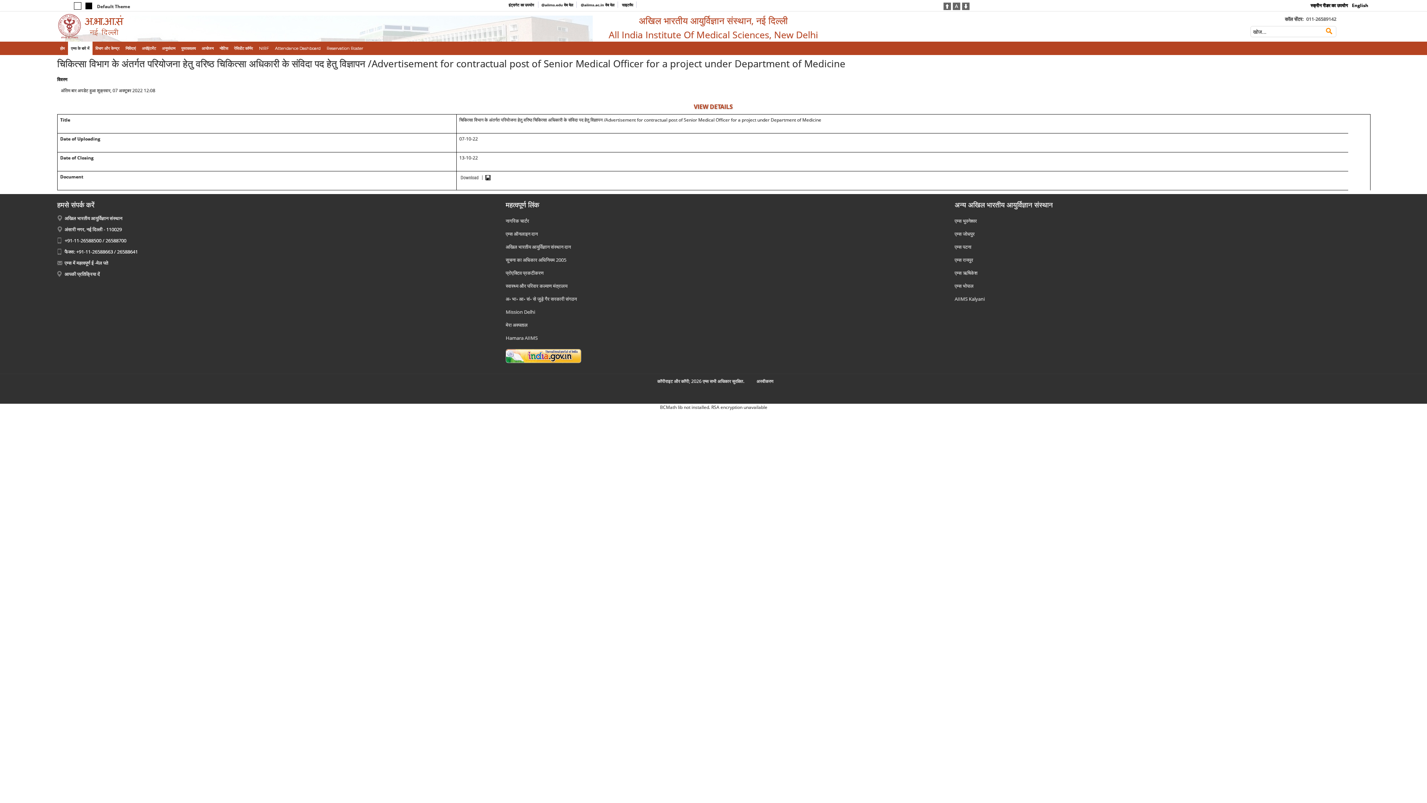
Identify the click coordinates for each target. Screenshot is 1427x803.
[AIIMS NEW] (208, 26)
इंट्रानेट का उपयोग (522, 4)
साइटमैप (627, 4)
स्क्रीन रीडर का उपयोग (1329, 5)
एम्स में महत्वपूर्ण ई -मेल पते (86, 262)
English (1360, 5)
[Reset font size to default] (956, 5)
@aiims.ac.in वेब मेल (598, 4)
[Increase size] (947, 5)
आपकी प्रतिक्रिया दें (82, 274)
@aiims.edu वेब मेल (557, 4)
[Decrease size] (966, 5)
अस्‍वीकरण (765, 381)
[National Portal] (543, 355)
